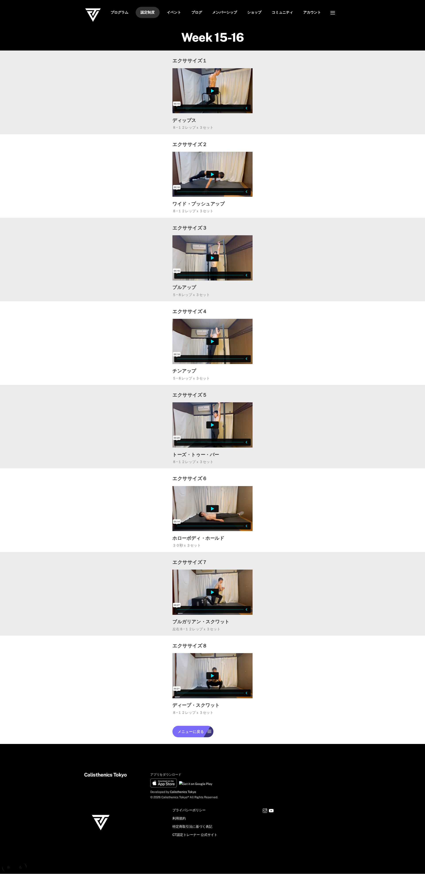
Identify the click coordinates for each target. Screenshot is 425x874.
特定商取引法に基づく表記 (192, 826)
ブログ (196, 12)
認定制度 (148, 12)
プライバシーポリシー (189, 810)
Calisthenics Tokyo (183, 792)
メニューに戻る (191, 731)
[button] (14, 867)
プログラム (119, 12)
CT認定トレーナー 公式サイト (194, 835)
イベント (174, 12)
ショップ (254, 12)
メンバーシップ (224, 12)
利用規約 (179, 818)
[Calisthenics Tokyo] (93, 22)
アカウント (312, 12)
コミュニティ (282, 12)
